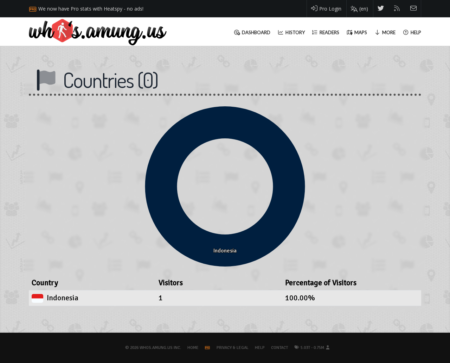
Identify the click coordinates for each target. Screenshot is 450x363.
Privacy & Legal (233, 347)
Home (193, 347)
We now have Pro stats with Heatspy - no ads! (90, 8)
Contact (279, 347)
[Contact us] (413, 8)
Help (260, 347)
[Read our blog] (397, 8)
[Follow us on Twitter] (380, 8)
